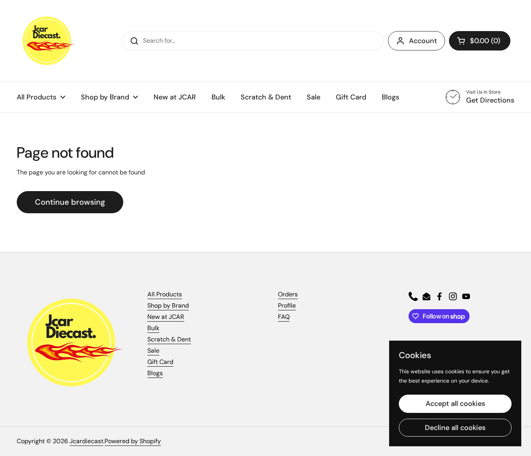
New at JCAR (165, 317)
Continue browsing (70, 202)
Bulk (153, 328)
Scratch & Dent (169, 339)
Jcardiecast (86, 441)
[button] (479, 40)
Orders (288, 294)
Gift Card (160, 362)
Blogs (155, 373)
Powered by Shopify (133, 441)
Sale (153, 350)
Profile (287, 305)
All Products (164, 294)
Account (423, 40)
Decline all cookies (455, 427)
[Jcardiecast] (46, 41)
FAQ (284, 317)
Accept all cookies (455, 403)
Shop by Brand (168, 305)
